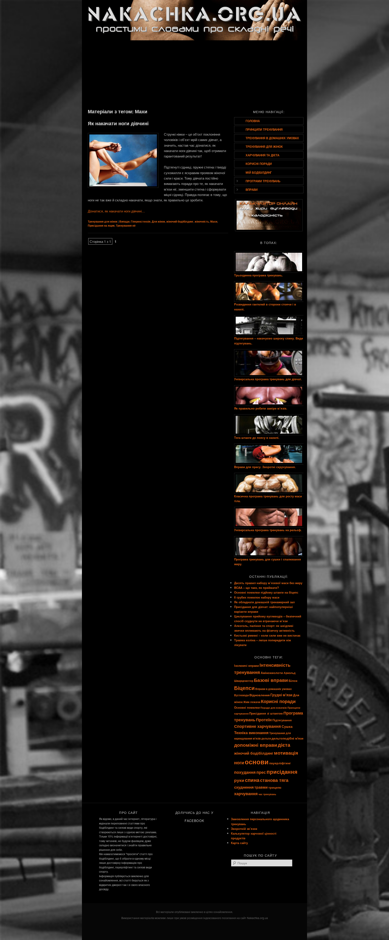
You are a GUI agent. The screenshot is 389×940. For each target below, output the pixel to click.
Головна (253, 121)
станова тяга (274, 780)
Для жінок (158, 221)
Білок (293, 680)
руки (239, 780)
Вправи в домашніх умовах (273, 689)
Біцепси (244, 688)
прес (261, 772)
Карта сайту (239, 843)
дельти (266, 738)
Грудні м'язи (281, 694)
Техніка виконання (251, 732)
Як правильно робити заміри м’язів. (260, 408)
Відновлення (259, 695)
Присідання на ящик (101, 225)
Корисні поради (259, 164)
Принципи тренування (264, 129)
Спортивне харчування (257, 726)
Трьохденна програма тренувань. (258, 275)
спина (252, 779)
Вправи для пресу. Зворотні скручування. (265, 467)
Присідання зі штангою (266, 713)
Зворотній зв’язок (244, 828)
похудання (245, 772)
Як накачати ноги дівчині (118, 123)
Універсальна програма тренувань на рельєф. (268, 530)
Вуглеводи (241, 695)
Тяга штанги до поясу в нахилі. (256, 437)
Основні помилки (247, 707)
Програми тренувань (263, 181)
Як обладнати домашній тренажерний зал (264, 602)
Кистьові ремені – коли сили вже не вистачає (267, 635)
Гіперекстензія (140, 221)
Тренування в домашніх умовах (272, 138)
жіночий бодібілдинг (179, 221)
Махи (213, 221)
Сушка (287, 726)
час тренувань (267, 794)
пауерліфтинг (280, 763)
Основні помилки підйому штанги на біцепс (266, 592)
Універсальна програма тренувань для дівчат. (268, 379)
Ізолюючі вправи (246, 665)
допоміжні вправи (255, 745)
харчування (246, 793)
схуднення (244, 787)
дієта (284, 744)
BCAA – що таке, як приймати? (256, 587)
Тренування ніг (126, 225)
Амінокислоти (272, 672)
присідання (282, 771)
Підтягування (282, 720)
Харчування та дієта (262, 155)
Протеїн (264, 720)
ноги (239, 762)
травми (261, 787)
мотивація (286, 752)
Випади (124, 221)
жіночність (202, 221)
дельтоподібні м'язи (287, 738)
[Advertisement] (194, 73)
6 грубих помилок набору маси (256, 597)
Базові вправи (271, 679)
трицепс (274, 787)
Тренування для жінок (102, 221)
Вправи (252, 189)
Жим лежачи (251, 702)
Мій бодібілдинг (259, 172)
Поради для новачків (273, 707)
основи (257, 761)
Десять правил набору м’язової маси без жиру (268, 583)
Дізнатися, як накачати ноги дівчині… (116, 211)
